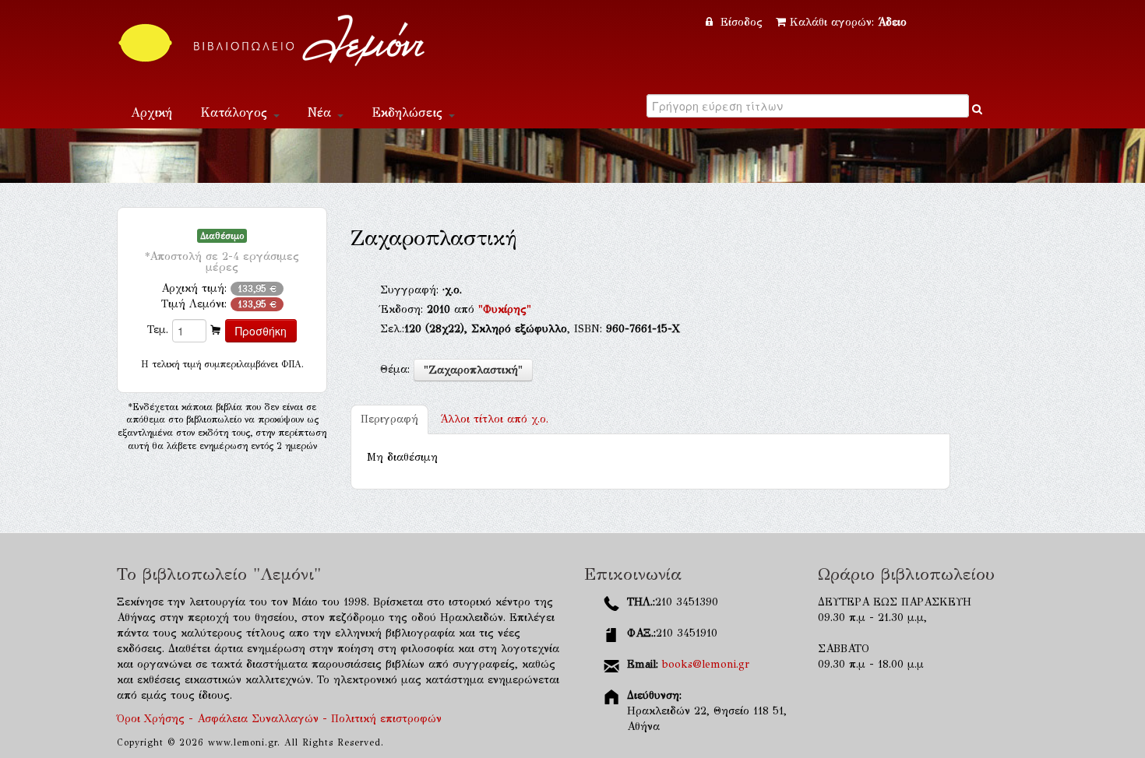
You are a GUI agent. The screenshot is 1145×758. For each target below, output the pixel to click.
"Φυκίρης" (504, 309)
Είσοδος (741, 22)
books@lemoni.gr (705, 664)
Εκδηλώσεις (409, 112)
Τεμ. (157, 329)
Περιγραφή (389, 419)
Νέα (322, 112)
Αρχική (151, 112)
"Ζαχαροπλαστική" (473, 370)
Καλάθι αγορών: (848, 22)
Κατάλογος (236, 112)
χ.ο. (494, 419)
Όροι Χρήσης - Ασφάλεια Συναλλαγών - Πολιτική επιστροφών (279, 718)
